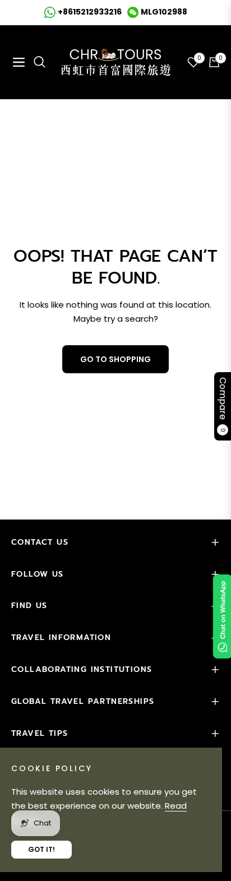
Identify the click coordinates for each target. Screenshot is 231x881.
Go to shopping (115, 359)
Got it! (41, 849)
